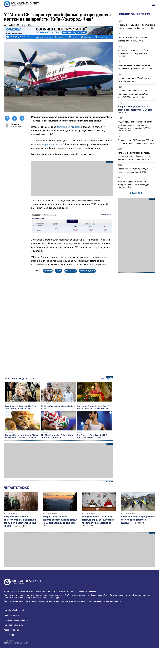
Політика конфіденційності (16, 620)
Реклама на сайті (12, 615)
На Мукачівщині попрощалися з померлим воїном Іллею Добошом (138, 519)
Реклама (58, 32)
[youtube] (12, 635)
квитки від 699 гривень (69, 127)
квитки (48, 271)
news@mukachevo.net (14, 610)
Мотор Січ (70, 271)
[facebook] (5, 635)
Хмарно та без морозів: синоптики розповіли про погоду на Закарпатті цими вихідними (60, 519)
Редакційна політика (13, 625)
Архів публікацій (11, 630)
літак (58, 271)
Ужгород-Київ (87, 271)
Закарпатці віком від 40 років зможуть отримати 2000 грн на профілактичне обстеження (98, 519)
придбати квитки (53, 144)
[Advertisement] (72, 178)
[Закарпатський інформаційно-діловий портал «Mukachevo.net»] (21, 4)
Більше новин (136, 193)
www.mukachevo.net (122, 595)
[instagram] (9, 635)
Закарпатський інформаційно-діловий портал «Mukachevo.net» (45, 591)
